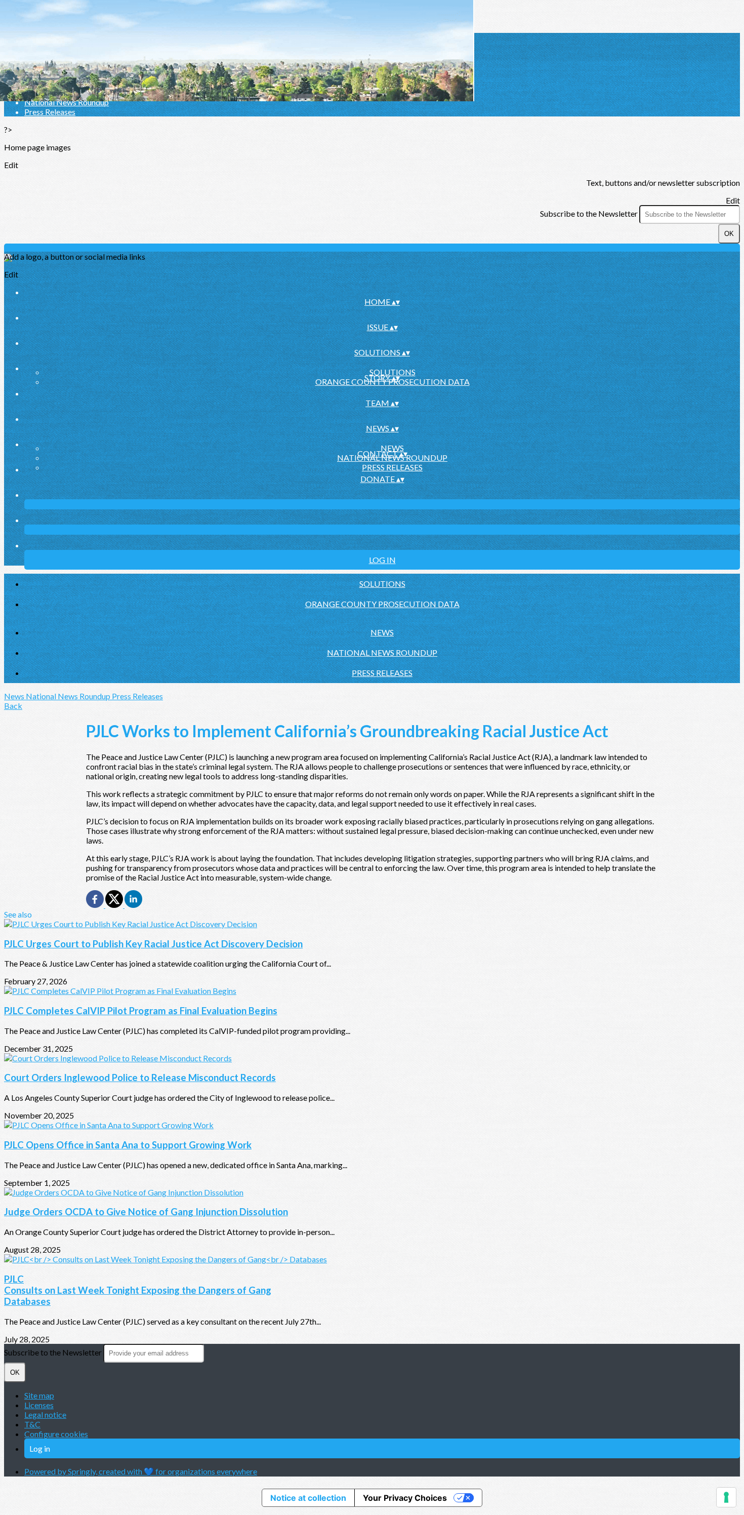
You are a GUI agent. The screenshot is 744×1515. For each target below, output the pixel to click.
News (392, 448)
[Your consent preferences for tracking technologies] (726, 1497)
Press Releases (49, 111)
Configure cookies (56, 1434)
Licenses (39, 1405)
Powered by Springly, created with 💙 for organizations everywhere (140, 1471)
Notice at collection (308, 1498)
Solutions (392, 372)
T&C (32, 1424)
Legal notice (45, 1414)
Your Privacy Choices (405, 1498)
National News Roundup (66, 102)
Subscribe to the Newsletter (589, 213)
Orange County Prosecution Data (382, 604)
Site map (39, 1395)
